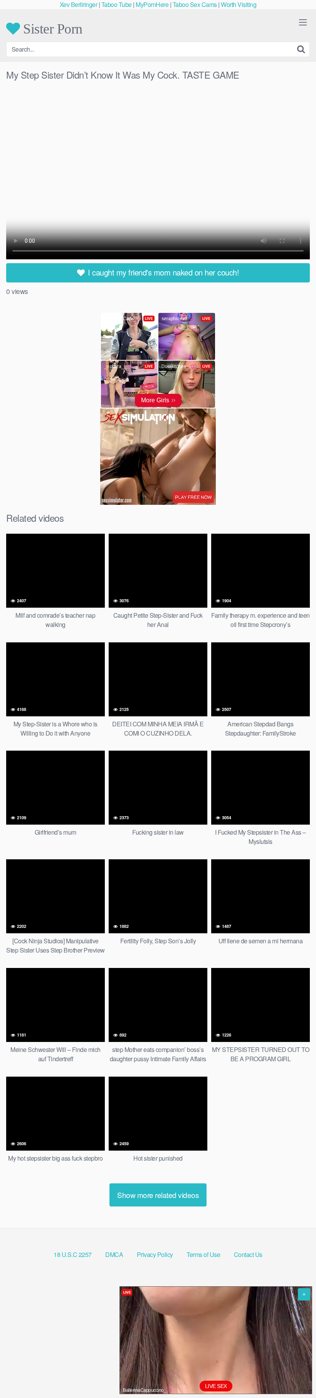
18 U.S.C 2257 (73, 1254)
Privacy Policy (155, 1254)
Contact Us (248, 1254)
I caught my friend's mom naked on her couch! (162, 272)
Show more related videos (158, 1195)
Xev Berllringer (78, 4)
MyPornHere (152, 4)
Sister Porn (51, 28)
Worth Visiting (238, 4)
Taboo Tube (116, 4)
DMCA (114, 1254)
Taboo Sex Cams (195, 4)
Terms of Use (203, 1254)
